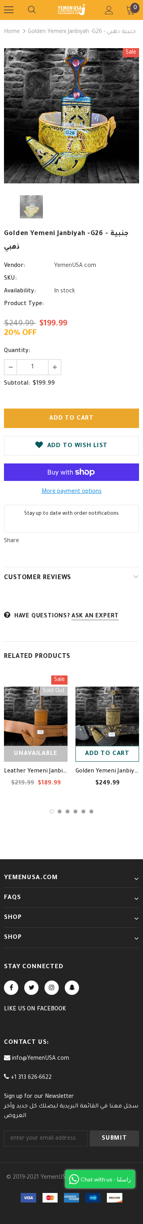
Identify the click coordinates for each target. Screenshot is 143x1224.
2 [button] (60, 811)
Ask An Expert (95, 616)
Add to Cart (107, 754)
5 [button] (83, 811)
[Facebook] (11, 988)
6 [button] (91, 811)
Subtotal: (17, 384)
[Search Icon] (32, 10)
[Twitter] (31, 988)
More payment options (72, 492)
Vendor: (14, 266)
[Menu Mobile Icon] (9, 10)
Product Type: (24, 304)
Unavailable (35, 754)
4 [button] (75, 811)
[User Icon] (109, 10)
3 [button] (68, 811)
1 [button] (52, 811)
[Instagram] (51, 988)
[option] (71, 115)
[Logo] (71, 9)
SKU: (10, 279)
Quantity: (17, 351)
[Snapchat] (72, 988)
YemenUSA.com (75, 266)
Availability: (20, 291)
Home (12, 32)
